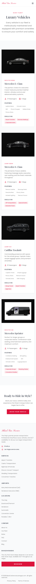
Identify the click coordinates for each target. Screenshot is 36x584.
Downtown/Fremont (7, 503)
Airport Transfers (6, 460)
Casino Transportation (8, 463)
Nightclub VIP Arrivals (8, 467)
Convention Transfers (8, 477)
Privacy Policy (11, 581)
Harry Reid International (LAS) (10, 487)
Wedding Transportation (9, 473)
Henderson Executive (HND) (10, 491)
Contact (4, 541)
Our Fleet (4, 531)
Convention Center (7, 513)
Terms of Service (23, 581)
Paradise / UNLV (6, 517)
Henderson (4, 507)
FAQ (2, 538)
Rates (3, 534)
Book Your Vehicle (18, 412)
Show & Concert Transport (10, 470)
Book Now (18, 564)
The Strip (4, 500)
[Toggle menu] (33, 3)
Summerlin (4, 510)
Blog (2, 544)
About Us (4, 528)
